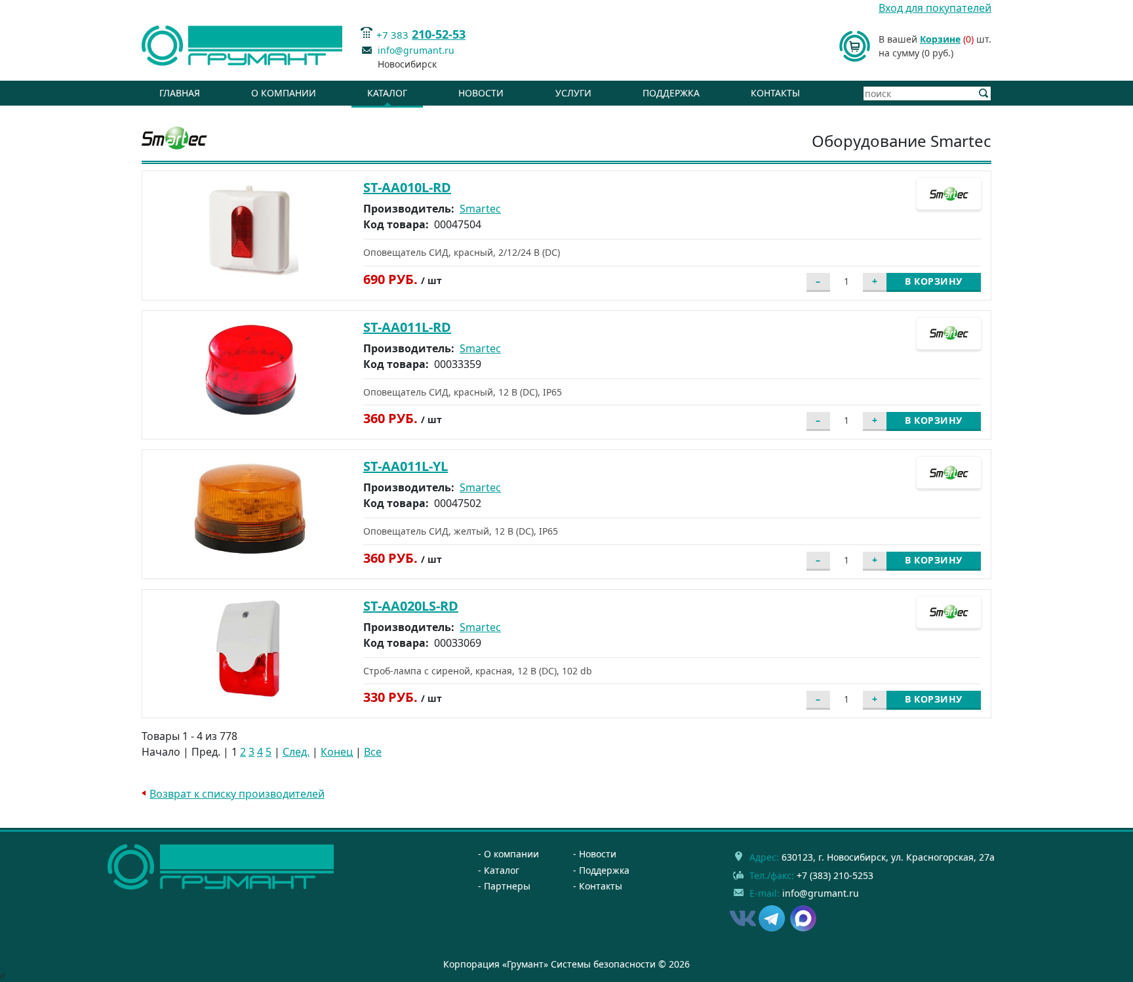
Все (373, 752)
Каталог (387, 93)
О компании (283, 93)
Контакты (775, 93)
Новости (481, 93)
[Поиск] (984, 93)
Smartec (480, 208)
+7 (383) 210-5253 (835, 875)
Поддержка (671, 93)
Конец (337, 752)
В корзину (934, 281)
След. (296, 752)
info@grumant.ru (416, 50)
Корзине (940, 39)
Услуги (573, 93)
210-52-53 (439, 34)
